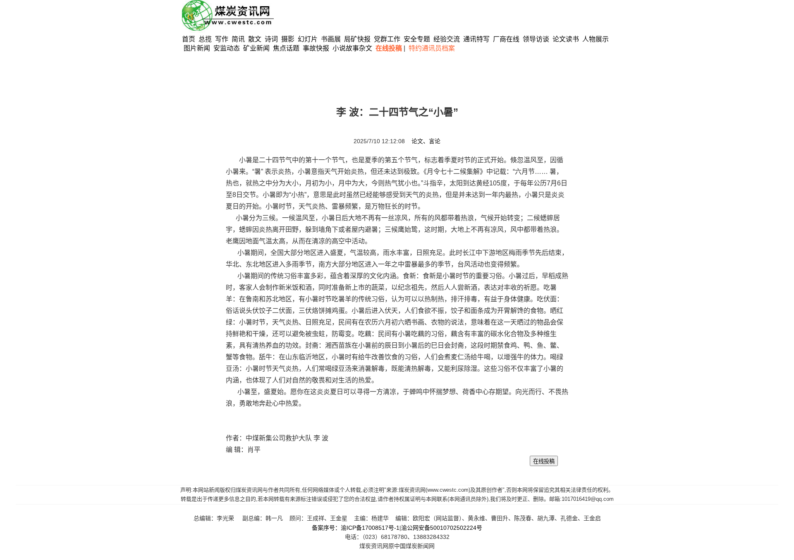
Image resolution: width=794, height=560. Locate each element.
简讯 (238, 39)
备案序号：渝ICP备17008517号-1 (355, 527)
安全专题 (417, 39)
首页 (188, 39)
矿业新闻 (256, 48)
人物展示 (595, 39)
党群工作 (387, 39)
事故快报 (316, 48)
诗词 (272, 39)
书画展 (331, 39)
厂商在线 (506, 39)
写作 (221, 39)
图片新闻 (197, 48)
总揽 (205, 39)
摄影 (288, 39)
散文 (255, 39)
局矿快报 (357, 39)
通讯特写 (476, 39)
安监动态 (226, 48)
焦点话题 (286, 48)
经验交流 (446, 39)
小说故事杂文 (352, 48)
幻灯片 (308, 39)
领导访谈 (536, 39)
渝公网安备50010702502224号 (441, 527)
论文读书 (565, 39)
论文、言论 (425, 141)
